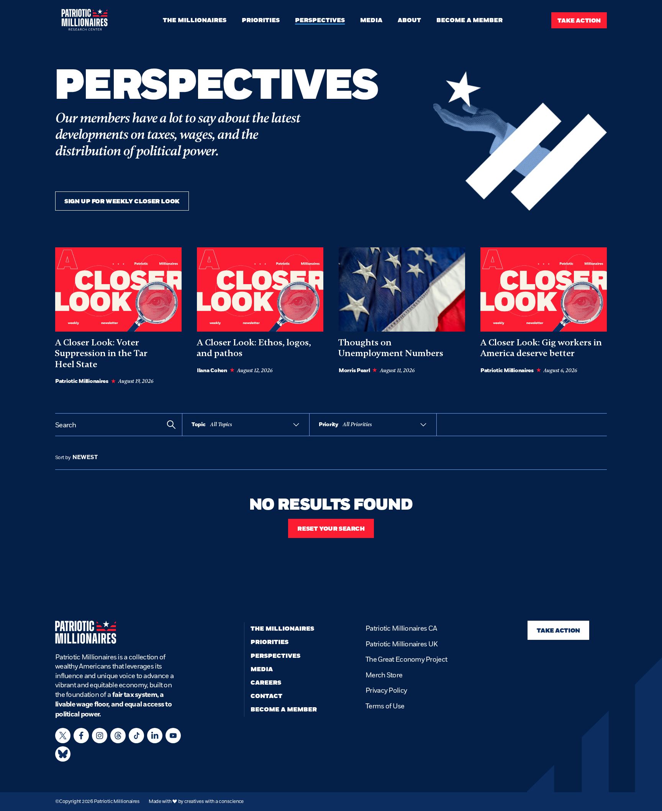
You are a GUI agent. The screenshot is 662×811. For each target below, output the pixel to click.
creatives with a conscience (214, 801)
